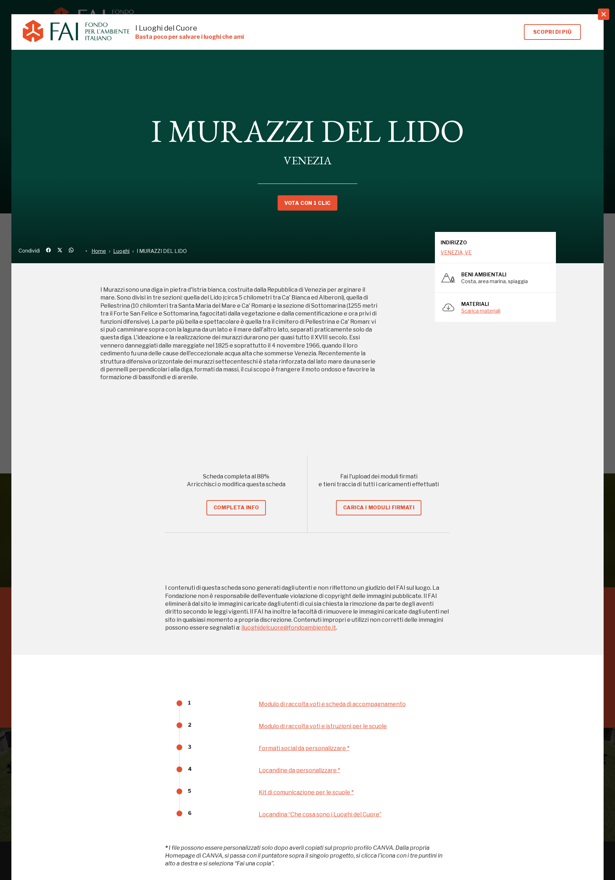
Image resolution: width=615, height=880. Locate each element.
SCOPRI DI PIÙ (552, 32)
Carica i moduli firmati (379, 507)
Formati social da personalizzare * (304, 748)
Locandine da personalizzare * (299, 770)
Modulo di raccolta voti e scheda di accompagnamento (332, 704)
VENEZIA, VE (456, 252)
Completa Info (236, 507)
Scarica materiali (480, 311)
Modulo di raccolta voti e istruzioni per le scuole (323, 726)
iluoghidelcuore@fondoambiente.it (288, 627)
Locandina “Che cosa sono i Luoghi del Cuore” (320, 814)
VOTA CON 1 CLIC (307, 203)
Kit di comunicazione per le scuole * (306, 792)
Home (98, 251)
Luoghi (121, 251)
